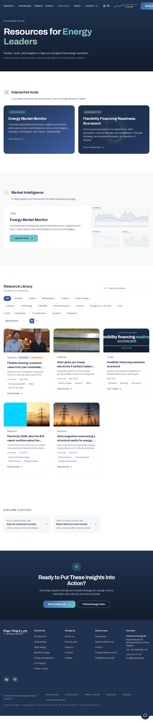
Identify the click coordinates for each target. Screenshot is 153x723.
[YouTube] (15, 679)
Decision (56, 313)
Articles (18, 298)
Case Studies (82, 298)
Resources (63, 6)
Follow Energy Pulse (93, 604)
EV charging (40, 663)
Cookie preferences (55, 700)
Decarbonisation (61, 306)
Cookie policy (71, 694)
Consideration (39, 313)
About (77, 6)
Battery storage (42, 652)
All (7, 298)
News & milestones (104, 642)
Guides (32, 298)
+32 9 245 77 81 (133, 654)
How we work (25, 6)
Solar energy (40, 642)
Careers (68, 658)
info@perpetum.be (135, 658)
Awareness (20, 313)
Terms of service (92, 694)
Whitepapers (48, 298)
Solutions (8, 6)
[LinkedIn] (7, 679)
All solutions (40, 636)
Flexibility (42, 306)
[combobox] (15, 321)
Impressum (111, 694)
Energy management (44, 658)
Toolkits (65, 298)
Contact (90, 6)
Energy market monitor (106, 652)
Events (49, 6)
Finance (80, 306)
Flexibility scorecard (104, 658)
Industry (10, 306)
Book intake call (57, 604)
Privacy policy (52, 694)
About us (69, 636)
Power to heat (41, 669)
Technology (26, 306)
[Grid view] (31, 321)
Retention (72, 313)
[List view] (36, 321)
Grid (119, 306)
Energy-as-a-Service (100, 306)
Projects (38, 6)
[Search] (96, 6)
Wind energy (40, 647)
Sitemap (127, 694)
